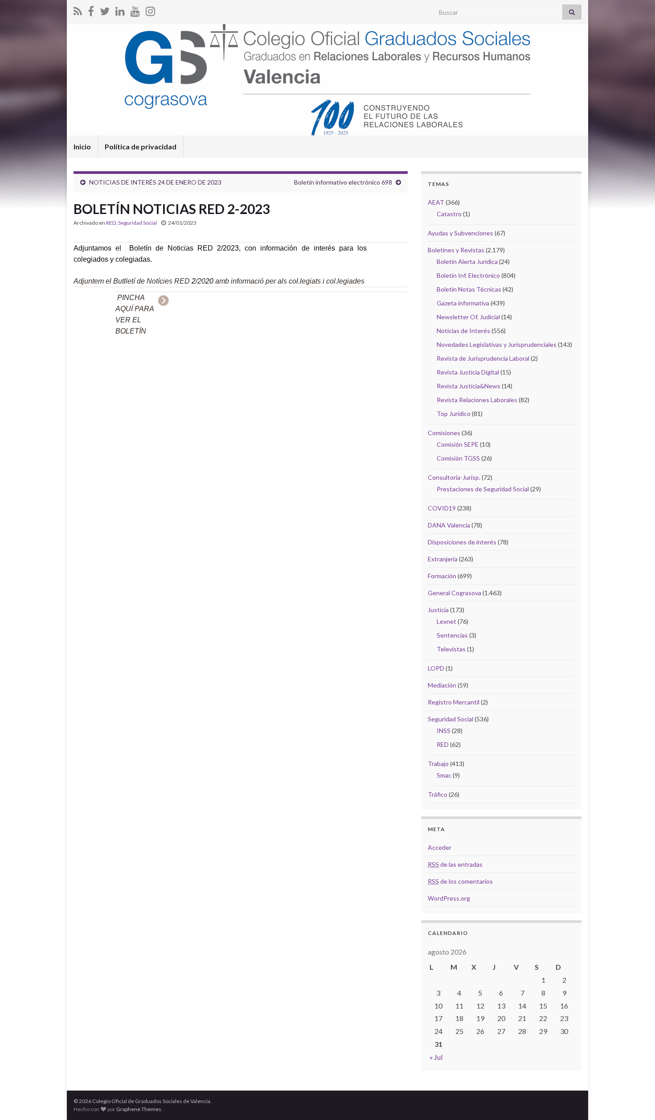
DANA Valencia (449, 525)
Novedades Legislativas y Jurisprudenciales (497, 344)
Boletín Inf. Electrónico (468, 275)
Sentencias (452, 635)
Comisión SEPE (458, 444)
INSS (443, 730)
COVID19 (442, 508)
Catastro (449, 214)
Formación (442, 576)
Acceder (439, 847)
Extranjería (443, 559)
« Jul (436, 1057)
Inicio (82, 146)
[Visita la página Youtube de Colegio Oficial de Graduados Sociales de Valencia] (135, 9)
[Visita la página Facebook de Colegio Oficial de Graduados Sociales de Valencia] (91, 9)
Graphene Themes (138, 1109)
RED (111, 222)
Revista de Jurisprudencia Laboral (483, 358)
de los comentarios (460, 881)
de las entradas (455, 864)
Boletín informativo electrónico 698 (343, 182)
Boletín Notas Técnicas (469, 289)
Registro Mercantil (453, 702)
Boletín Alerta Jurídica (467, 261)
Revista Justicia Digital (468, 372)
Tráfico (437, 794)
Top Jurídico (454, 413)
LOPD (436, 668)
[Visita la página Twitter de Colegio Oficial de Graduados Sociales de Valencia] (105, 9)
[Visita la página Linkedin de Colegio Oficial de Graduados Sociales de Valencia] (120, 9)
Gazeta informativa (463, 303)
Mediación (442, 685)
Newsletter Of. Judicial (468, 317)
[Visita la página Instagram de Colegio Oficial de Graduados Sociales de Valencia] (150, 9)
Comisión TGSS (458, 458)
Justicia (438, 610)
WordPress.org (449, 898)
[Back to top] (635, 1100)
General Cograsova (454, 593)
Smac (444, 775)
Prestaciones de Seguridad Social (483, 489)
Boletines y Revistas (456, 250)
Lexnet (446, 621)
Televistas (451, 649)
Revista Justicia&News (468, 386)
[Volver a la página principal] (327, 80)
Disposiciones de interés (462, 542)
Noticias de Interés (463, 330)
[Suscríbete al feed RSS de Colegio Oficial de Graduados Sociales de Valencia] (78, 9)
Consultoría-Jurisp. (454, 477)
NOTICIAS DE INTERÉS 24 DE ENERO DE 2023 (155, 182)
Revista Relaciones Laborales (477, 400)
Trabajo (438, 763)
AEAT (436, 202)
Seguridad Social (137, 222)
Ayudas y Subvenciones (460, 233)
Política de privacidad (140, 146)
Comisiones (444, 432)
